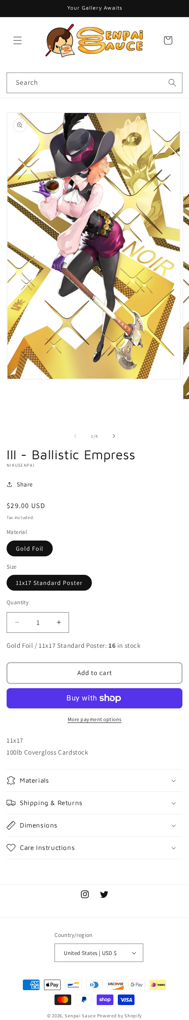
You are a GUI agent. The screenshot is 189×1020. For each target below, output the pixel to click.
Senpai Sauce (80, 1016)
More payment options (95, 719)
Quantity (18, 602)
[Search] (172, 82)
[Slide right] (114, 436)
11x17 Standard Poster (49, 583)
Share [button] (25, 484)
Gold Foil (30, 548)
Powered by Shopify (119, 1016)
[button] (17, 40)
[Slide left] (75, 436)
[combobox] (94, 83)
